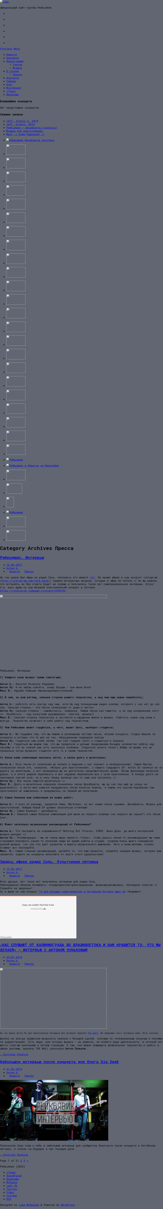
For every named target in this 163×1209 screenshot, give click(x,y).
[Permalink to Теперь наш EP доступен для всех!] (15, 413)
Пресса (17, 74)
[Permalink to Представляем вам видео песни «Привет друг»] (15, 331)
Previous (6, 48)
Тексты (17, 64)
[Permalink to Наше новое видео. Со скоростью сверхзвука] (15, 317)
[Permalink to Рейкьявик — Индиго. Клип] (15, 526)
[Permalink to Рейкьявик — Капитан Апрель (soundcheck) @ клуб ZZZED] (15, 344)
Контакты (12, 77)
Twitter (12, 1189)
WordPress (68, 1204)
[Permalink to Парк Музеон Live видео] (15, 194)
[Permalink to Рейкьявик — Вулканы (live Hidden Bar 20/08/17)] (15, 153)
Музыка (17, 67)
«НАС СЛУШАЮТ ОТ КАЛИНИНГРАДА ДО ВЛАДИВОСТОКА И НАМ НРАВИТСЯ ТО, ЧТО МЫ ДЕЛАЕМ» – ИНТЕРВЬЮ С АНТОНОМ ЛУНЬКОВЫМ (80, 947)
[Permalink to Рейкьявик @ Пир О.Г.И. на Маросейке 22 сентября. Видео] (32, 465)
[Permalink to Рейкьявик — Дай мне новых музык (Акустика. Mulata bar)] (15, 249)
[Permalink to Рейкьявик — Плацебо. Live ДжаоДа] (15, 263)
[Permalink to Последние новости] (15, 426)
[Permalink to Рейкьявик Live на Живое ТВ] (15, 453)
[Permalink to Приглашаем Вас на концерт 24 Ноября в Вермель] (14, 459)
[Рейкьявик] (4, 1)
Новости (11, 54)
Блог (9, 84)
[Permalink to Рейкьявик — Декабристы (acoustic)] (30, 140)
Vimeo (10, 1192)
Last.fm (11, 1185)
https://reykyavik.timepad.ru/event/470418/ (33, 590)
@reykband (13, 87)
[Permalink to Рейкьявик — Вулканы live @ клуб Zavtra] (15, 440)
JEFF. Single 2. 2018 (22, 121)
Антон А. (12, 568)
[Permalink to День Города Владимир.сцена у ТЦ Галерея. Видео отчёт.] (15, 479)
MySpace (11, 1182)
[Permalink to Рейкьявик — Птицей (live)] (15, 167)
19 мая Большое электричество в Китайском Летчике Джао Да (82, 891)
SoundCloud (13, 1175)
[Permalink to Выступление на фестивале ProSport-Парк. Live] (15, 303)
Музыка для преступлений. (25, 131)
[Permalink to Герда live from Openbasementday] (15, 276)
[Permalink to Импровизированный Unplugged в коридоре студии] (15, 290)
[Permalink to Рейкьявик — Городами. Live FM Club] (10, 506)
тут (92, 577)
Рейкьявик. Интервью (22, 557)
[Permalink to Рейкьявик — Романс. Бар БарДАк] (15, 222)
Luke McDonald (29, 1204)
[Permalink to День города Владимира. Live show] (14, 512)
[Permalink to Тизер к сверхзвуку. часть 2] (15, 372)
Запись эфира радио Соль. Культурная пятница (49, 861)
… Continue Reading (14, 1054)
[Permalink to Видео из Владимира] (15, 539)
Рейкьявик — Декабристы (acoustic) (31, 127)
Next (17, 48)
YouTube (11, 1195)
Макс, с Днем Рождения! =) (25, 134)
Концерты (12, 57)
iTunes (11, 91)
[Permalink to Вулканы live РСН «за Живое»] (15, 181)
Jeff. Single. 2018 (20, 124)
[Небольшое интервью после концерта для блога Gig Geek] (54, 1139)
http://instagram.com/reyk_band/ (26, 580)
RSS (8, 1199)
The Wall (93, 1033)
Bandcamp (12, 94)
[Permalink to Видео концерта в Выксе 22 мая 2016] (15, 235)
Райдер (11, 81)
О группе (12, 71)
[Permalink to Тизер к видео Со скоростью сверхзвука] (15, 385)
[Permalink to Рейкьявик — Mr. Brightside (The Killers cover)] (15, 358)
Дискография (14, 61)
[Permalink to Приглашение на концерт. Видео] (15, 399)
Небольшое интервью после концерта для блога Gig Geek (59, 1061)
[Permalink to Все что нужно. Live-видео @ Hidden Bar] (15, 208)
